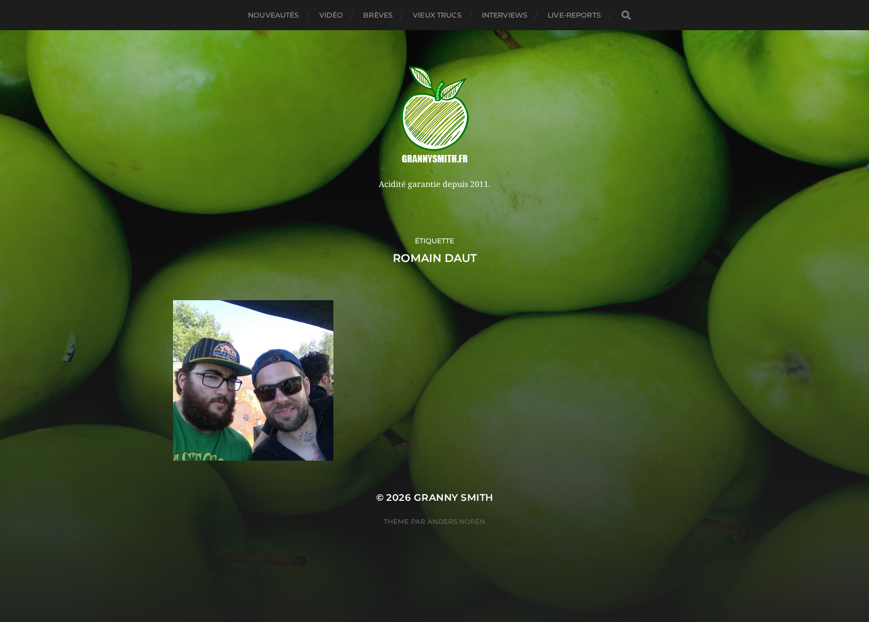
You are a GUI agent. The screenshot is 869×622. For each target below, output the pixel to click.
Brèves (378, 15)
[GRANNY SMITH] (434, 115)
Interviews (505, 15)
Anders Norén (456, 521)
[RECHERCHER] (626, 15)
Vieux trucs (437, 15)
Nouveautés (273, 15)
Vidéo (331, 15)
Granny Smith (453, 497)
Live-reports (574, 15)
